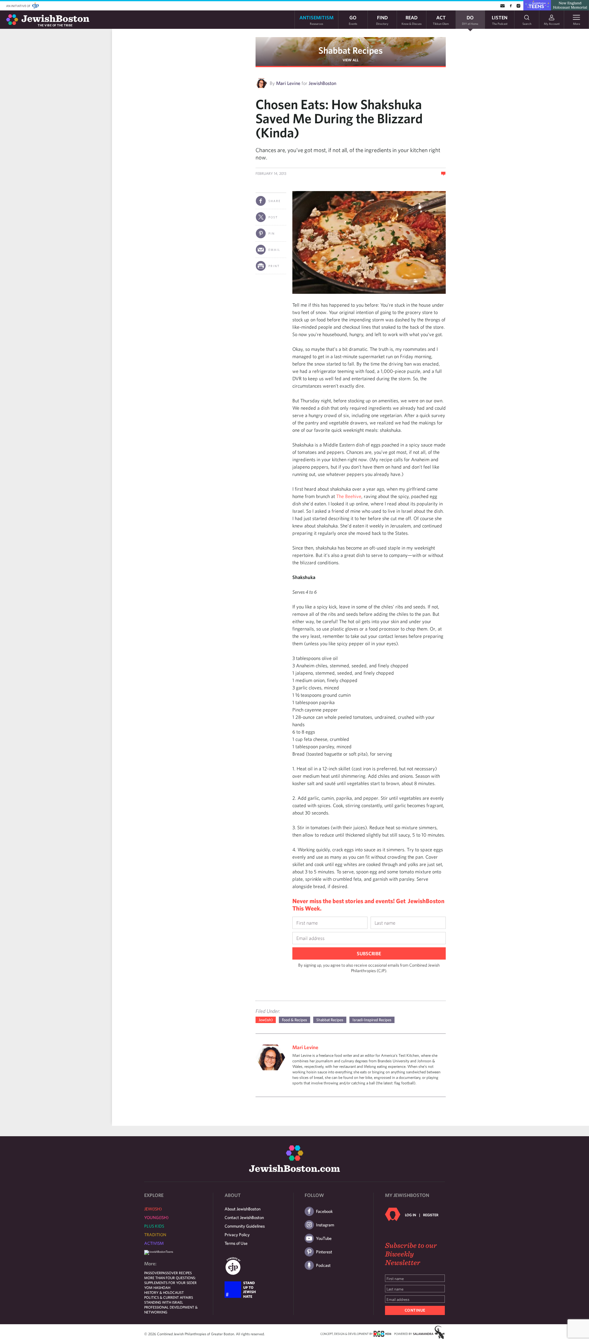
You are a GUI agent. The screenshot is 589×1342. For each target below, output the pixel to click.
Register (430, 1215)
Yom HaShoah (157, 1287)
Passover (152, 1273)
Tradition (155, 1234)
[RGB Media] (382, 1333)
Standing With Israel (163, 1302)
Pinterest (324, 1251)
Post (273, 217)
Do (470, 20)
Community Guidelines (245, 1226)
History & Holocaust (164, 1292)
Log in (410, 1215)
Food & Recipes (294, 1020)
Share (274, 201)
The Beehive (348, 496)
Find (382, 20)
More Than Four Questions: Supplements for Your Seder (170, 1280)
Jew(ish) (266, 1020)
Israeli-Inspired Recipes (371, 1020)
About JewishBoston (242, 1208)
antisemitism (316, 20)
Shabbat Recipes (350, 50)
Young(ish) (156, 1217)
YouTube (324, 1238)
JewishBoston (322, 83)
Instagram (325, 1224)
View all (351, 60)
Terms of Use (236, 1243)
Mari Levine (288, 83)
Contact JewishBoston (244, 1217)
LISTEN (499, 20)
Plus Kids (154, 1226)
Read (412, 20)
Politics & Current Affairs (168, 1297)
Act (441, 20)
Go (353, 20)
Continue (415, 1310)
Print (274, 266)
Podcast (323, 1265)
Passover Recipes (176, 1273)
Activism (154, 1243)
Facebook (324, 1211)
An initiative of (18, 6)
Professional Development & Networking (171, 1309)
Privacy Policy (237, 1234)
